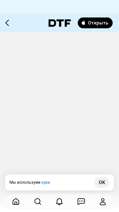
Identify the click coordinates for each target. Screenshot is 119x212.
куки (45, 182)
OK (102, 182)
